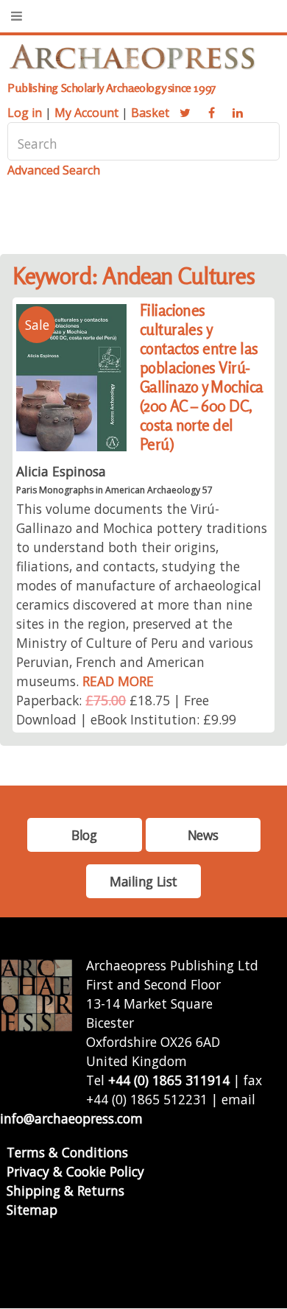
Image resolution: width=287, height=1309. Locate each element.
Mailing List (143, 881)
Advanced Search (53, 170)
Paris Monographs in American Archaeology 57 (114, 490)
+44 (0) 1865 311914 (169, 1080)
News (203, 835)
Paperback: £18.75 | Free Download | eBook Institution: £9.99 (126, 709)
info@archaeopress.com (71, 1118)
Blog (83, 835)
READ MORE (118, 681)
